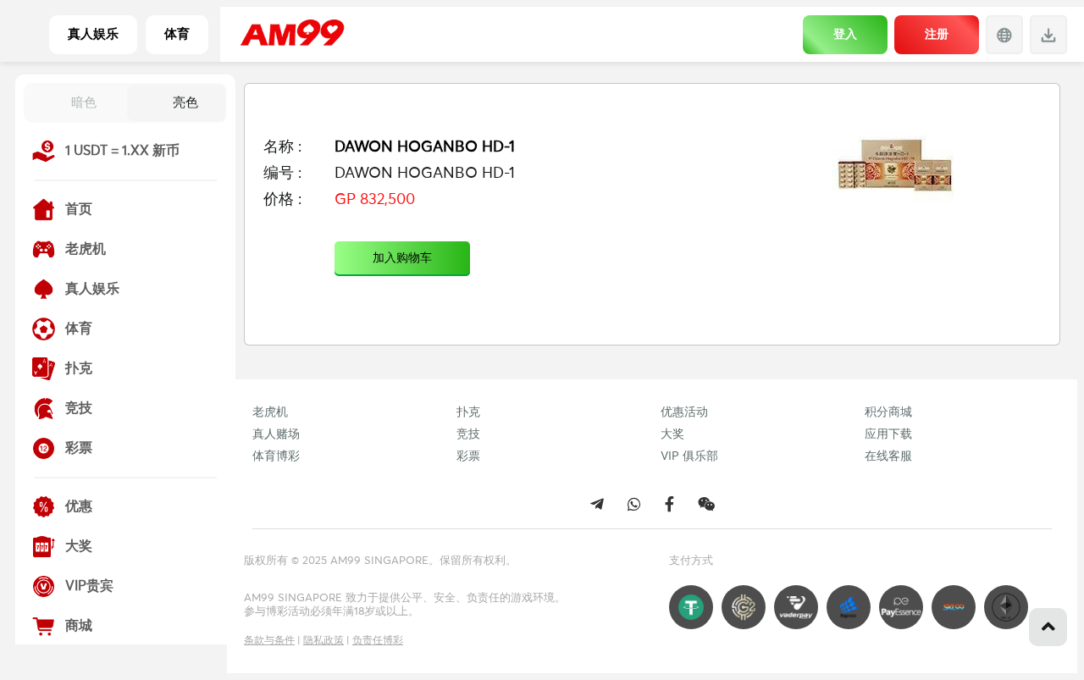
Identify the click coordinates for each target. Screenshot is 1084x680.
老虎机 (270, 412)
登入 (845, 34)
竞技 (468, 434)
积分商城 (888, 412)
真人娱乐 (93, 34)
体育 (177, 34)
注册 (936, 34)
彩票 (468, 456)
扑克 (468, 412)
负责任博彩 (377, 641)
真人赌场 (276, 434)
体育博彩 (276, 456)
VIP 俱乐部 (689, 456)
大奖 (672, 434)
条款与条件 (269, 641)
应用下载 (888, 434)
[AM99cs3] (706, 503)
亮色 (185, 102)
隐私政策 (323, 641)
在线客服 (888, 456)
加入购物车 (402, 258)
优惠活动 (684, 412)
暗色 (84, 102)
